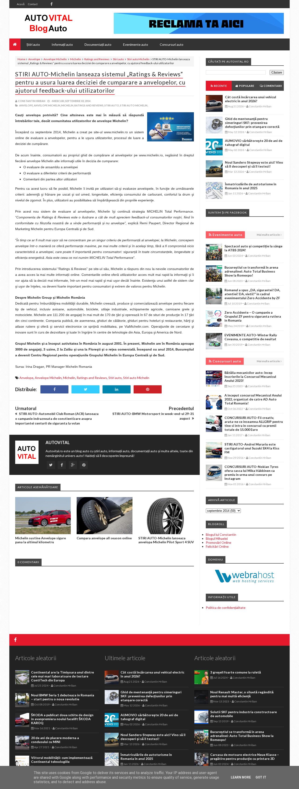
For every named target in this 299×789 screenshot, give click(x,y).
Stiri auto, (112, 105)
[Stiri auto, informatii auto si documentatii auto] (48, 23)
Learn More (241, 777)
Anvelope (34, 59)
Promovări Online (218, 542)
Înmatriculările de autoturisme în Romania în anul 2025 (250, 186)
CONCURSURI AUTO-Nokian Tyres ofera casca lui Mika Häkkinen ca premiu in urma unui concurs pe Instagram (251, 472)
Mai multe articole (268, 234)
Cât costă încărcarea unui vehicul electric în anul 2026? (250, 99)
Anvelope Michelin (55, 59)
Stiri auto (118, 59)
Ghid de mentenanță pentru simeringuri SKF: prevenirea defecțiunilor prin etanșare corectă (252, 123)
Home (21, 59)
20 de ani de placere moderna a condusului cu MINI (55, 740)
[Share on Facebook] (54, 389)
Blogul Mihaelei (217, 538)
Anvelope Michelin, (47, 105)
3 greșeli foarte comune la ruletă (235, 672)
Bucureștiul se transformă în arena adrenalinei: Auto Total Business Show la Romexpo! (251, 271)
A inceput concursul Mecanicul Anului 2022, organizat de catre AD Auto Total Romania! (253, 399)
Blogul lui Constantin (221, 535)
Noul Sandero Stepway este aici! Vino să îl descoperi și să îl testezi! (254, 164)
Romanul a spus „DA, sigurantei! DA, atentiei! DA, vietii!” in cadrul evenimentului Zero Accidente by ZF (252, 294)
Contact (33, 4)
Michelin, (67, 105)
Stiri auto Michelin (138, 59)
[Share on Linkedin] (117, 389)
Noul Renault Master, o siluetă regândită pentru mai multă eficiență (242, 694)
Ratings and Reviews (97, 59)
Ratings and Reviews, (89, 105)
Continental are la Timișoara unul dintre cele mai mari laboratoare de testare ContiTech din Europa (62, 676)
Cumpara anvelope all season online (104, 538)
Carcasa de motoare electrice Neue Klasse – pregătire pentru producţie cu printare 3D (244, 757)
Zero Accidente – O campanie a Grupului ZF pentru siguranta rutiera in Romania (252, 316)
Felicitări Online (217, 546)
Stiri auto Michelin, (134, 105)
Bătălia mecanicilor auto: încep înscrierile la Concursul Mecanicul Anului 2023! (250, 376)
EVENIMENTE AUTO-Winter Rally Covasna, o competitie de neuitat (250, 337)
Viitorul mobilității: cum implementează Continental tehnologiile (62, 760)
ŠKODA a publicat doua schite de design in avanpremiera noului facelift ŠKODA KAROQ (62, 719)
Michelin (75, 59)
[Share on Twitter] (85, 389)
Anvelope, (26, 105)
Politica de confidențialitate (226, 608)
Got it (261, 777)
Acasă (21, 4)
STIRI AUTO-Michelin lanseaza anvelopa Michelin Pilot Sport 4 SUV (166, 540)
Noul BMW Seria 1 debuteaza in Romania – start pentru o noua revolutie (62, 697)
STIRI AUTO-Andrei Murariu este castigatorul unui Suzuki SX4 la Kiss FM (251, 448)
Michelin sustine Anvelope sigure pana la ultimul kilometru (40, 540)
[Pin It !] (148, 389)
